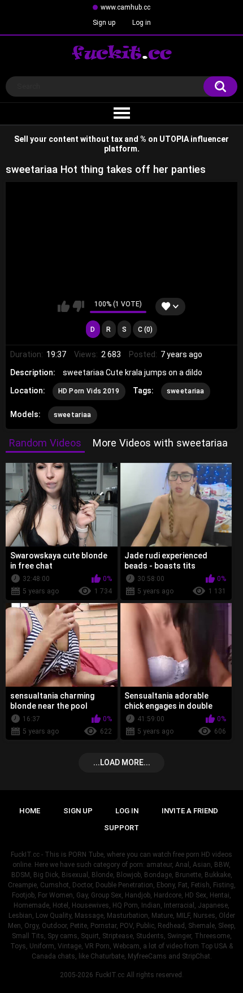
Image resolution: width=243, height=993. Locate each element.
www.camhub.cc (125, 7)
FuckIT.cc (110, 975)
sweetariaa (186, 391)
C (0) (145, 329)
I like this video (64, 306)
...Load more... (121, 762)
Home (29, 810)
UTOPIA (174, 139)
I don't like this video (78, 306)
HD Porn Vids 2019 (89, 391)
